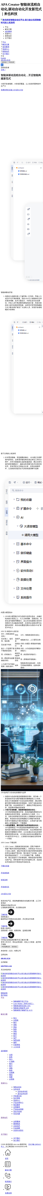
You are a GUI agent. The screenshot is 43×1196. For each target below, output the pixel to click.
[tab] (21, 42)
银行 (15, 1022)
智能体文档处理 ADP (21, 1008)
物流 (15, 1034)
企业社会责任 (18, 1130)
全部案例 (16, 1121)
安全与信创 (17, 1111)
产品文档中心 (18, 1102)
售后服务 (16, 1105)
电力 (15, 1018)
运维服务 (16, 1107)
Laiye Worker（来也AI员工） (23, 1003)
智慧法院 (16, 1040)
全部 (11, 1055)
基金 (15, 1027)
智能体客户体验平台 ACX (22, 1010)
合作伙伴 (16, 1089)
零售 (15, 1031)
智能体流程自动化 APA (21, 1006)
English (3, 58)
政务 (11, 1057)
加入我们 (16, 1140)
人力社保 (16, 1047)
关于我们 (6, 54)
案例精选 (16, 1124)
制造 (15, 1029)
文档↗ (3, 70)
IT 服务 (12, 1061)
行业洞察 (16, 1128)
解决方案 (6, 44)
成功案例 (6, 47)
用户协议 (4, 995)
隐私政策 (4, 993)
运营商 (15, 1020)
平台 (4, 42)
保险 (15, 1025)
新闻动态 (6, 51)
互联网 (11, 1072)
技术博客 (16, 1098)
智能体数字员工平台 (20, 1001)
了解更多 (4, 914)
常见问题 (16, 1114)
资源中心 (6, 49)
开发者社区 (17, 1096)
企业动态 (16, 1126)
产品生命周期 (18, 1109)
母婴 (11, 1077)
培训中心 (16, 1100)
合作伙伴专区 (23, 1091)
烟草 (15, 1042)
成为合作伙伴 (23, 1094)
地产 (15, 1038)
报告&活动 (17, 1087)
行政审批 (16, 1045)
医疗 (15, 1036)
